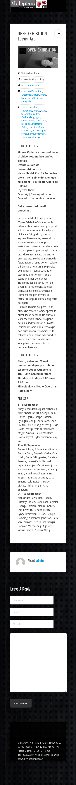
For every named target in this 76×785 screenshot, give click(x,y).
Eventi (43, 95)
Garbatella (26, 117)
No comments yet (30, 85)
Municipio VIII (28, 98)
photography (39, 130)
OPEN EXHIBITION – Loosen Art (34, 36)
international (27, 120)
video (24, 137)
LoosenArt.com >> (29, 169)
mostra (33, 127)
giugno (36, 117)
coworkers (33, 107)
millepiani (26, 124)
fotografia (26, 114)
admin (40, 560)
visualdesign (34, 137)
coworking (26, 111)
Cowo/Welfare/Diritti (31, 91)
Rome (31, 134)
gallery (36, 114)
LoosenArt (41, 120)
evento (36, 111)
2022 (24, 107)
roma (24, 134)
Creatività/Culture (30, 95)
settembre (40, 134)
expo (43, 111)
